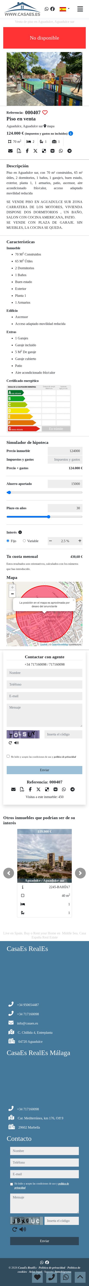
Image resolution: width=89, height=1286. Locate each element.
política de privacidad (65, 756)
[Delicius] (44, 151)
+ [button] (12, 587)
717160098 (57, 664)
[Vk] (53, 151)
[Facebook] (52, 9)
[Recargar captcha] (10, 742)
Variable (32, 541)
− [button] (12, 594)
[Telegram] (69, 151)
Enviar (44, 770)
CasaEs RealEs (27, 1267)
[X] (36, 151)
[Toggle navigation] (80, 9)
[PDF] (19, 151)
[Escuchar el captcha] (16, 742)
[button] (8, 873)
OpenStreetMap (60, 644)
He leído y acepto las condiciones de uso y (43, 756)
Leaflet (43, 644)
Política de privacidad (52, 1267)
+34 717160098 (35, 664)
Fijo (13, 541)
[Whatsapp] (47, 9)
